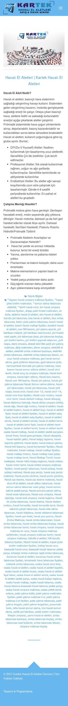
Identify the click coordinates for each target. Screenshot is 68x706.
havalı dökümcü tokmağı (17, 402)
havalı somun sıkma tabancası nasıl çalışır (33, 485)
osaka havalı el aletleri (16, 567)
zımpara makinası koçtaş (33, 626)
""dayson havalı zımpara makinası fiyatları (30, 299)
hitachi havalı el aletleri (36, 542)
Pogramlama (24, 691)
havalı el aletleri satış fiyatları (27, 417)
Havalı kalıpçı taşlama (41, 439)
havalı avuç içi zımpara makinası (30, 373)
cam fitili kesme (26, 329)
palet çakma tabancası (42, 600)
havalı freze (12, 435)
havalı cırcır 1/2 (35, 391)
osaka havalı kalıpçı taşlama (46, 578)
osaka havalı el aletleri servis (32, 575)
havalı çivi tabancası (36, 388)
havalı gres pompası (31, 435)
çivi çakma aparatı (46, 329)
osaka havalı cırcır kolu (47, 564)
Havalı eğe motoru (27, 406)
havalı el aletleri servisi (25, 421)
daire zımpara (19, 343)
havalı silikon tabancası (39, 483)
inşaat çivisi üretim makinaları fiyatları (36, 543)
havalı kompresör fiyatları (40, 446)
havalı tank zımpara (26, 498)
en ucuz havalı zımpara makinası (35, 356)
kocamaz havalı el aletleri (21, 556)
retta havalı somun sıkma (26, 608)
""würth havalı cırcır (28, 307)
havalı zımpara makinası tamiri (36, 534)
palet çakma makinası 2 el (31, 597)
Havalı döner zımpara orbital (47, 402)
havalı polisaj (48, 468)
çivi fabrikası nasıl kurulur (37, 332)
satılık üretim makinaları (48, 611)
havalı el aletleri (46, 406)
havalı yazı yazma (43, 516)
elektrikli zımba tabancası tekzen (41, 354)
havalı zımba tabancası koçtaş (39, 523)
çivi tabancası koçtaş (51, 336)
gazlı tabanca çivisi (51, 362)
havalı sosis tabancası (18, 494)
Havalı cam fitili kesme (17, 380)
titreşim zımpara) (17, 615)
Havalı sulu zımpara (42, 494)
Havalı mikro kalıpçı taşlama (31, 461)
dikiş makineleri (24, 347)
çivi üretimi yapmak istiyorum (41, 340)
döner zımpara (42, 347)
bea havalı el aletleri (39, 318)
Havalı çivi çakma (40, 380)
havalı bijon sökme (27, 377)
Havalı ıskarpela (52, 435)
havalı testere (36, 501)
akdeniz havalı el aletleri (25, 314)
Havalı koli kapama (15, 446)
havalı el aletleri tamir (50, 421)
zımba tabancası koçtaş (41, 619)
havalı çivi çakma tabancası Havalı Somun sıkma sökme (33, 382)
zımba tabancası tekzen (47, 622)
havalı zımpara (38, 527)
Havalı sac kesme (14, 479)
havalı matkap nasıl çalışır (46, 454)
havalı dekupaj (52, 399)
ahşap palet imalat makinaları (41, 310)
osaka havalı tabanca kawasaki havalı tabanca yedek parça (33, 584)
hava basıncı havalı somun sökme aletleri (34, 367)
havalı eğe (9, 406)
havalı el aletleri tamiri (25, 428)
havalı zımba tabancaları (39, 520)
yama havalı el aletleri (39, 615)
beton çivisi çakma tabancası (32, 321)
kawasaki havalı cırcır (15, 549)
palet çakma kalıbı (25, 593)
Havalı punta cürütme (26, 476)
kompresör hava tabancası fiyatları (43, 560)
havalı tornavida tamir (43, 505)
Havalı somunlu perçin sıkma (45, 490)
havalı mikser (55, 461)
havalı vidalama (24, 512)
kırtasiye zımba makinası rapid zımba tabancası (37, 553)
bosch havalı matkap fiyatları (30, 325)
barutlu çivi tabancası (15, 318)
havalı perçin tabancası (26, 468)
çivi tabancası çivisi (28, 336)
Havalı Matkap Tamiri (41, 457)
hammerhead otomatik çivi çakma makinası (30, 366)
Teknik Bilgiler (35, 296)
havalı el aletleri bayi (34, 410)
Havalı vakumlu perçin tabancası (36, 507)
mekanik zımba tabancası (20, 564)
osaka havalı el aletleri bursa (20, 571)
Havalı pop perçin (33, 472)
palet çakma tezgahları (35, 604)
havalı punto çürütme (51, 476)
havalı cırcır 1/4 (53, 391)
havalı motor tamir (16, 465)
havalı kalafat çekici (17, 439)
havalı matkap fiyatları (48, 450)
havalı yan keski (23, 516)
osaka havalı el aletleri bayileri (46, 567)
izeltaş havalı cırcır (48, 545)
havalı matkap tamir (17, 457)
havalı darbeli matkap (31, 399)
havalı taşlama (46, 498)
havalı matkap (26, 450)
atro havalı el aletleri (50, 314)
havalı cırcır (19, 391)
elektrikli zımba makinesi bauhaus (32, 351)
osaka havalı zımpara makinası (23, 589)
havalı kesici (31, 443)
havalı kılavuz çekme (50, 443)
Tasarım (8, 691)
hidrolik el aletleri (37, 538)
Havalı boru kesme (49, 377)
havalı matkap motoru (19, 454)
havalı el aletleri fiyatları (24, 413)
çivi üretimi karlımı (14, 340)
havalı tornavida (21, 505)
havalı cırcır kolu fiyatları (18, 395)
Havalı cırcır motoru (43, 395)
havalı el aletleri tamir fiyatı (21, 424)
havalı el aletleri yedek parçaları (45, 432)
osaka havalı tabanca (41, 582)
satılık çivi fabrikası (23, 611)
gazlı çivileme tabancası (26, 362)
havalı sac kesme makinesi (40, 479)
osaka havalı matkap (17, 582)
